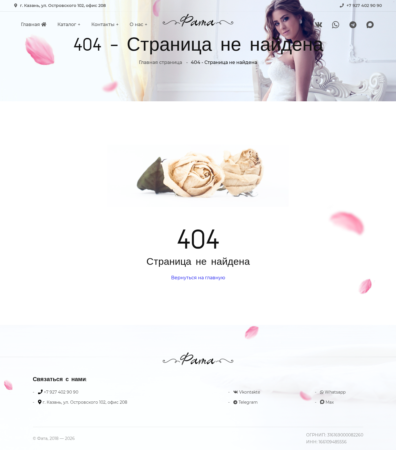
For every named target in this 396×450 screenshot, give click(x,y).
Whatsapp (335, 392)
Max (329, 402)
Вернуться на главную (198, 277)
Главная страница (160, 62)
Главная (31, 24)
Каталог (66, 24)
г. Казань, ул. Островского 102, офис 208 (63, 5)
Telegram (247, 402)
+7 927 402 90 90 (364, 5)
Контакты (103, 24)
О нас (136, 24)
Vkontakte (249, 392)
